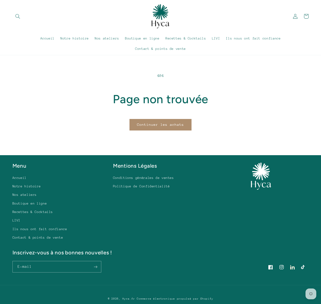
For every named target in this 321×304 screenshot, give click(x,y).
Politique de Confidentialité (141, 186)
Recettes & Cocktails (32, 212)
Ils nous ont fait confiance (39, 229)
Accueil (19, 178)
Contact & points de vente (37, 237)
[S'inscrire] (95, 266)
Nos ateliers (24, 195)
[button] (17, 16)
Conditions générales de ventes (143, 178)
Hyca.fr (128, 298)
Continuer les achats (160, 124)
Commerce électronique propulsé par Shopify (175, 298)
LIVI (16, 220)
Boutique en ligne (29, 203)
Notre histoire (26, 186)
